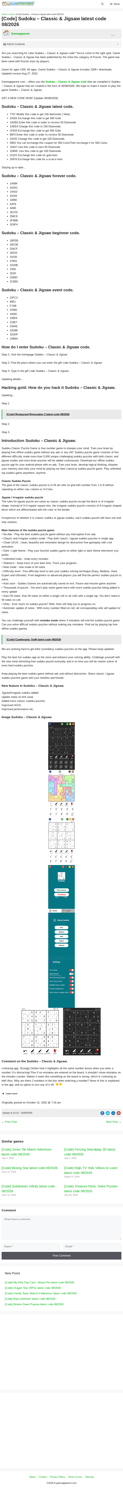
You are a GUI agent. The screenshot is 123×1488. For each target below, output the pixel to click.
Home (4, 14)
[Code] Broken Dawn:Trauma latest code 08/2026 (34, 1304)
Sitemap (89, 1476)
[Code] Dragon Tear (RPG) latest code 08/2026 (33, 1287)
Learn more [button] (11, 1093)
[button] (61, 746)
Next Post (112, 1121)
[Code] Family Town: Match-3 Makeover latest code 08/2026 (41, 1293)
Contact (43, 1476)
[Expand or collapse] (118, 44)
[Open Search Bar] (102, 4)
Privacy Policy (57, 1476)
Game (11, 14)
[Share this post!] (102, 1114)
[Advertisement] (37, 1351)
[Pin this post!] (119, 1114)
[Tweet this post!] (108, 1114)
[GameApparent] (18, 4)
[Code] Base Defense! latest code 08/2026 (30, 1298)
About (32, 1476)
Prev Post (11, 1121)
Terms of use (75, 1476)
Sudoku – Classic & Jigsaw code (66, 81)
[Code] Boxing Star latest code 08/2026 (29, 1168)
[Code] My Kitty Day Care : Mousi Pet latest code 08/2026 (39, 1282)
